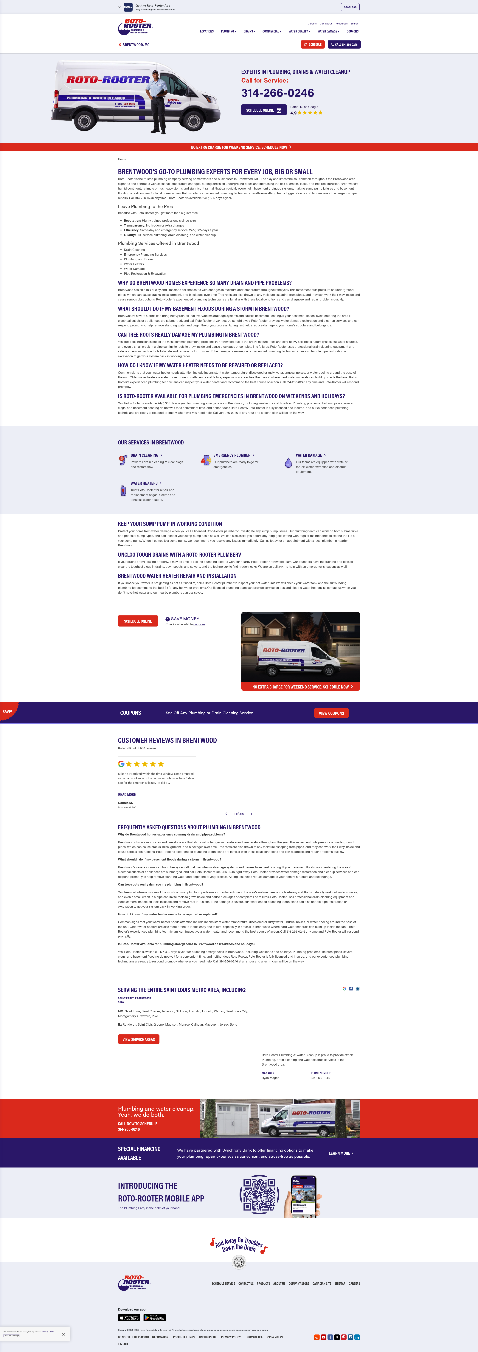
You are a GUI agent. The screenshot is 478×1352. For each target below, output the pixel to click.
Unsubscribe (207, 1337)
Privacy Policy (231, 1337)
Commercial (272, 31)
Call (346, 44)
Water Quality (299, 31)
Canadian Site (322, 1283)
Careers (312, 23)
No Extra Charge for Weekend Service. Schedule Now (239, 147)
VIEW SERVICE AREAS (139, 1039)
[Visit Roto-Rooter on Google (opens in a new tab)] (344, 988)
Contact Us (326, 23)
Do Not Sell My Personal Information (143, 1337)
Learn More (339, 1153)
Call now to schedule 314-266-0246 (137, 1126)
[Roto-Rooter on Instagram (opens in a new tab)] (350, 1337)
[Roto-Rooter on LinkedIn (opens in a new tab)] (357, 1337)
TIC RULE (123, 1343)
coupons (199, 624)
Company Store (299, 1283)
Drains (249, 31)
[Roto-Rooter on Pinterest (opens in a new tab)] (344, 1337)
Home (122, 159)
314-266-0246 (277, 92)
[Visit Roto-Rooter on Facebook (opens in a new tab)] (351, 988)
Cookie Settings (184, 1337)
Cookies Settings (11, 1335)
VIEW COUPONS (331, 713)
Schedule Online (260, 110)
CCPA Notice (275, 1337)
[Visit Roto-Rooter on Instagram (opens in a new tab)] (357, 988)
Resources (342, 23)
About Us (279, 1283)
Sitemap (340, 1283)
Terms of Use (254, 1337)
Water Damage (328, 31)
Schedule (315, 44)
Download (350, 7)
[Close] (63, 1334)
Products (263, 1283)
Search (354, 23)
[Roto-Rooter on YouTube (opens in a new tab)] (323, 1337)
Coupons (352, 31)
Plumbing (228, 31)
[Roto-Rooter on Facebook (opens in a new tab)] (330, 1337)
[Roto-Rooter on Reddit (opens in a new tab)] (317, 1337)
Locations (207, 31)
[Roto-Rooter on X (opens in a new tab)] (337, 1337)
